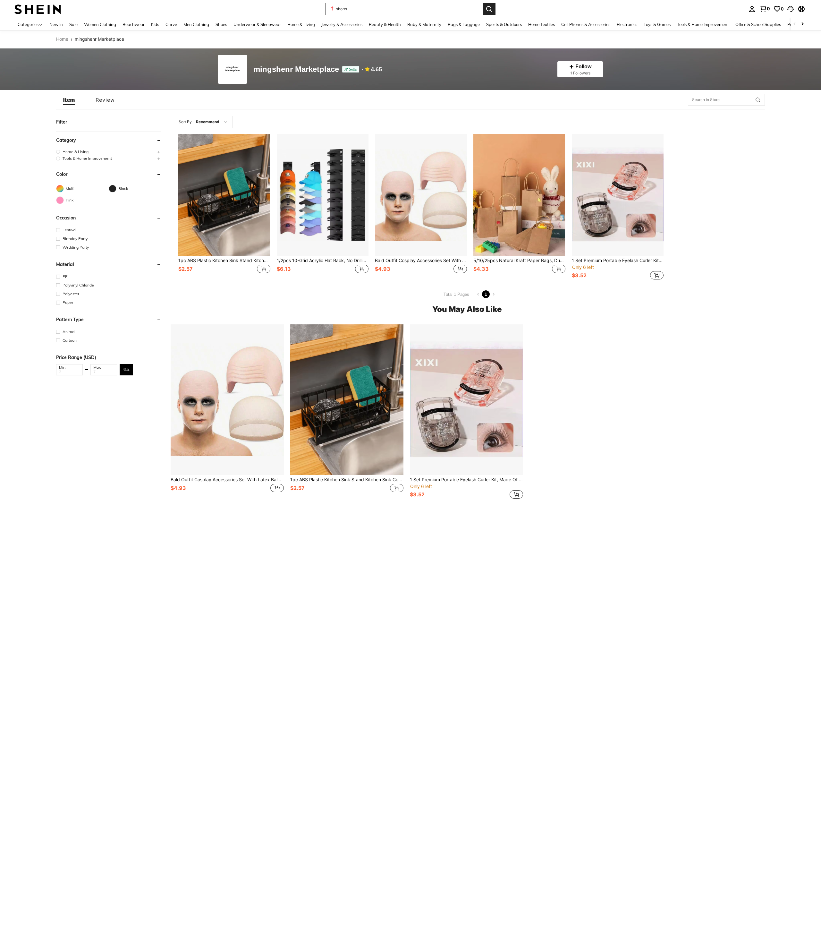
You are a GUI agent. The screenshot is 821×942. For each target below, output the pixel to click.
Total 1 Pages (456, 294)
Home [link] (62, 39)
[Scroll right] (802, 24)
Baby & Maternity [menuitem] (424, 24)
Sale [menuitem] (73, 24)
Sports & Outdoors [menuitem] (504, 24)
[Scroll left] (794, 24)
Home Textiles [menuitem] (541, 24)
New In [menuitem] (56, 24)
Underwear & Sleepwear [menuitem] (257, 24)
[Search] (489, 9)
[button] (790, 9)
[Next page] (493, 294)
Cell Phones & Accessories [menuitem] (585, 24)
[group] (108, 152)
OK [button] (126, 369)
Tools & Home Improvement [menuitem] (703, 24)
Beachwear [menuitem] (134, 24)
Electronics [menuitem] (627, 24)
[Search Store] (758, 100)
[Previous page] (478, 294)
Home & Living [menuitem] (301, 24)
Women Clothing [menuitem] (100, 24)
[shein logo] (37, 8)
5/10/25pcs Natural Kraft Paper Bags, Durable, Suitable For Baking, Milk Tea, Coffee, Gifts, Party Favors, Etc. (519, 260)
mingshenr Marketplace (296, 69)
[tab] (69, 100)
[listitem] (224, 207)
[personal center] (752, 9)
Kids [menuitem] (155, 24)
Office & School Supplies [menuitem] (758, 24)
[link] (764, 9)
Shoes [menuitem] (221, 24)
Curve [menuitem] (171, 24)
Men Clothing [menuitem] (196, 24)
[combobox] (204, 122)
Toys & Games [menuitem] (657, 24)
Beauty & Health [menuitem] (385, 24)
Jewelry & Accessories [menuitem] (341, 24)
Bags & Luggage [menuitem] (464, 24)
